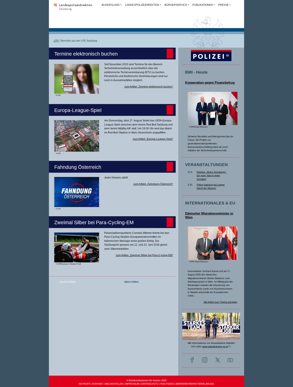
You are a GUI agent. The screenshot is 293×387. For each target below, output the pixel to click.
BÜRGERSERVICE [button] (176, 4)
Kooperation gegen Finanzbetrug (210, 82)
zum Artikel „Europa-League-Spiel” (153, 139)
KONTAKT (97, 383)
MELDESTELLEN (114, 383)
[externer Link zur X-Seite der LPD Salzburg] (218, 360)
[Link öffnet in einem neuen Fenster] (211, 337)
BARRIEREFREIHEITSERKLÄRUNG (195, 383)
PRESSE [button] (223, 4)
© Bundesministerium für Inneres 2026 (146, 380)
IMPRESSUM (132, 383)
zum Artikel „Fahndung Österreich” (153, 184)
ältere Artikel (131, 281)
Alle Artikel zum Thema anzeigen (220, 302)
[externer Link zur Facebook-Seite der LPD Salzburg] (192, 360)
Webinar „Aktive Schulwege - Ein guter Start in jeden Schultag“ (212, 175)
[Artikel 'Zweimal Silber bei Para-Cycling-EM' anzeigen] (76, 259)
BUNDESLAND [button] (111, 4)
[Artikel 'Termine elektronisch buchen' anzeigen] (76, 91)
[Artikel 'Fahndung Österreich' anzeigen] (76, 204)
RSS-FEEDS (167, 383)
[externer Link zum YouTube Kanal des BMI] (230, 360)
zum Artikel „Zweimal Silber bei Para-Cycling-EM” (144, 255)
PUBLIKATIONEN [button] (202, 4)
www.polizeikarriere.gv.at (215, 346)
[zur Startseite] (74, 10)
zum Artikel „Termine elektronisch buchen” (148, 86)
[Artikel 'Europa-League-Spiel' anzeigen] (76, 149)
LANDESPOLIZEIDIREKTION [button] (142, 4)
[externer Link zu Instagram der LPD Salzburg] (205, 360)
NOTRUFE (84, 383)
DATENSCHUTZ (150, 383)
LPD (56, 40)
